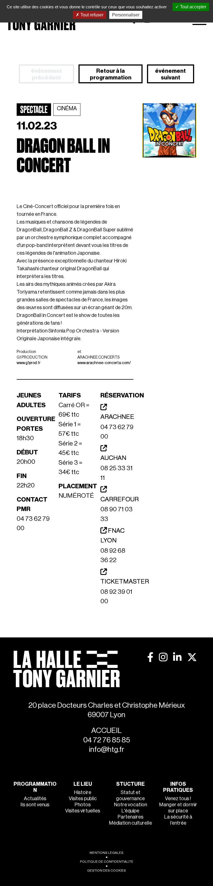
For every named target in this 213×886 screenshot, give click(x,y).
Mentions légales (106, 852)
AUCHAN (113, 458)
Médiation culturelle (130, 822)
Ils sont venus (35, 804)
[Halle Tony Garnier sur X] (192, 657)
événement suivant (170, 74)
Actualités (35, 798)
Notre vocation (130, 804)
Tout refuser (91, 14)
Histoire (82, 792)
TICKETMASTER (124, 581)
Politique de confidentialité (106, 861)
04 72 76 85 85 (106, 740)
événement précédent (46, 74)
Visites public (83, 798)
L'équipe (130, 810)
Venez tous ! (178, 798)
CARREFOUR (119, 499)
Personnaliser (126, 14)
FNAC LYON (112, 535)
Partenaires (130, 816)
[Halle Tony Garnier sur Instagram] (163, 657)
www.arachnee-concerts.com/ (104, 363)
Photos (83, 804)
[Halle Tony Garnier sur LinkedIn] (177, 657)
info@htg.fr (106, 749)
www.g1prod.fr (28, 363)
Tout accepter (192, 6)
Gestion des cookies (106, 870)
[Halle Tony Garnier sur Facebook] (150, 657)
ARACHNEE (117, 417)
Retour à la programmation (110, 74)
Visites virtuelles (82, 810)
